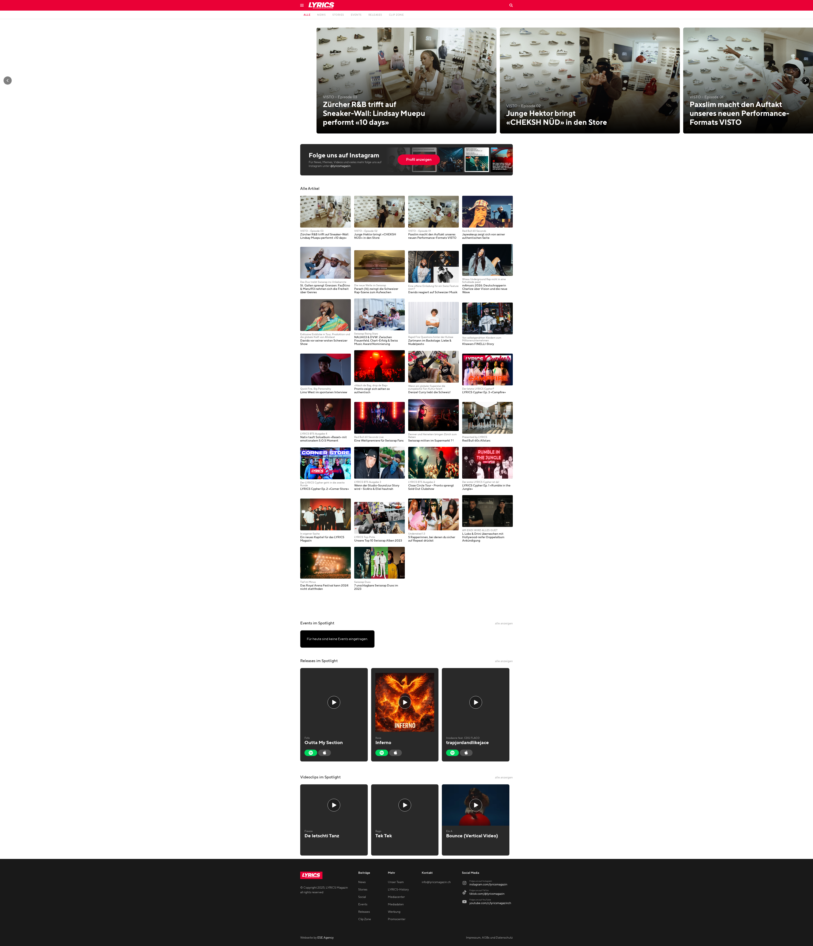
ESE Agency (325, 938)
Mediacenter (396, 897)
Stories (362, 890)
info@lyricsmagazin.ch (436, 882)
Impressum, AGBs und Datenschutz (489, 938)
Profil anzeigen (418, 159)
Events (362, 904)
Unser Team (396, 882)
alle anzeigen (504, 623)
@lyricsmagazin (340, 166)
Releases (364, 912)
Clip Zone (364, 919)
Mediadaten (396, 904)
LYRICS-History (398, 890)
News (362, 882)
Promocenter (396, 919)
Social (362, 897)
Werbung (394, 912)
